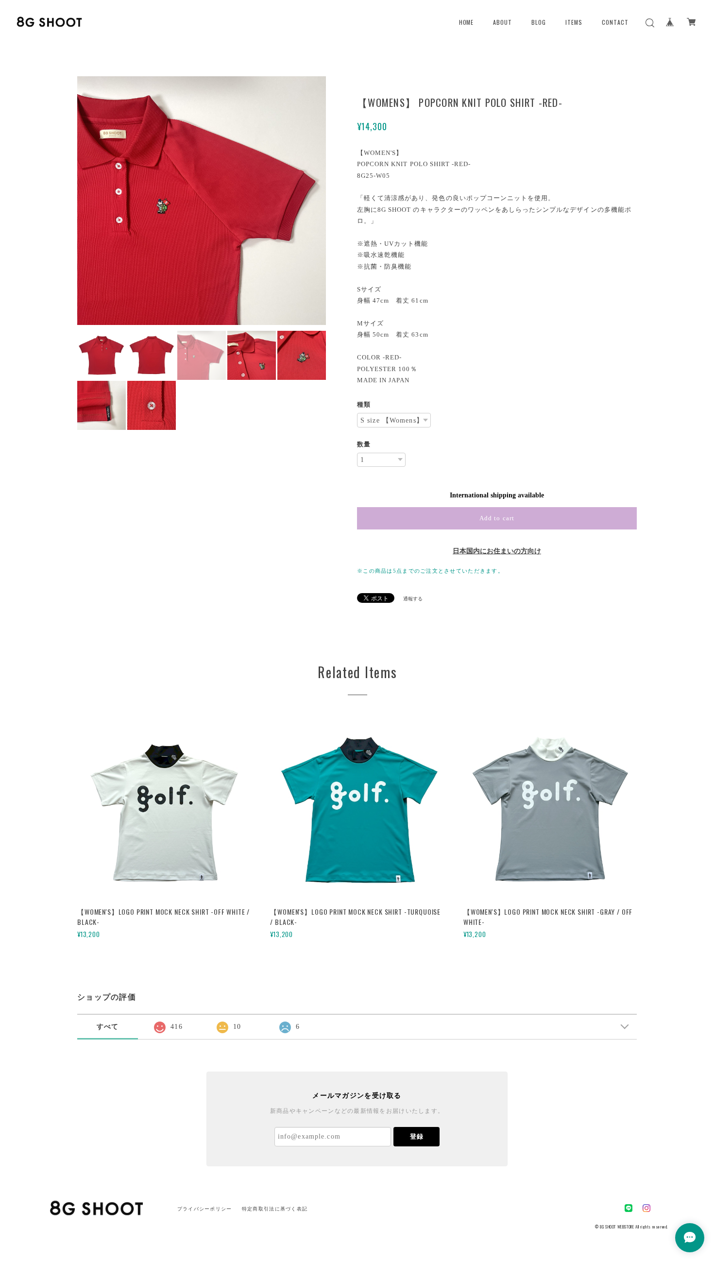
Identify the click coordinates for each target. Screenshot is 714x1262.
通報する (413, 598)
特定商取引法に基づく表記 (274, 1208)
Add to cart (496, 518)
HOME (466, 22)
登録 (417, 1136)
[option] (201, 200)
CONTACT (615, 22)
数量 (364, 444)
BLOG (538, 22)
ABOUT (502, 22)
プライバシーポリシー (204, 1208)
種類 (364, 404)
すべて (108, 1026)
